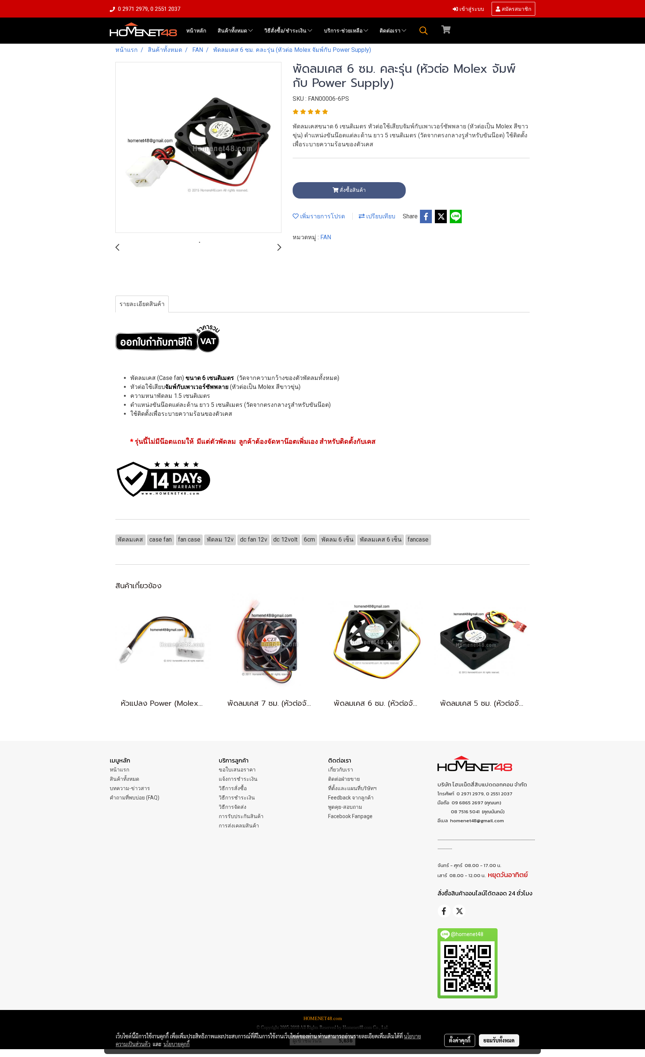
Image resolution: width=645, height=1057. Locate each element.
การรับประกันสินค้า (241, 816)
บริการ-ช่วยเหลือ (344, 31)
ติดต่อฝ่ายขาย (344, 779)
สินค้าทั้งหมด (233, 31)
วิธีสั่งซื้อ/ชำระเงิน (286, 31)
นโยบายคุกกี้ (176, 1044)
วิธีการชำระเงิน (237, 798)
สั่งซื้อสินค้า (352, 190)
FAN (325, 237)
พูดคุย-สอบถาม (345, 807)
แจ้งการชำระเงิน (238, 779)
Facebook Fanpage (350, 816)
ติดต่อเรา (391, 31)
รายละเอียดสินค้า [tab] (142, 304)
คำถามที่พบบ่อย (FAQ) (134, 798)
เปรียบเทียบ (380, 216)
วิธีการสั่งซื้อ (233, 788)
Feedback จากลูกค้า (351, 798)
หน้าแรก (119, 770)
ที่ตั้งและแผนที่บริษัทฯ (352, 788)
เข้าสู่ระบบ (471, 8)
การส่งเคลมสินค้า (239, 826)
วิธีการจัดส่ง (232, 807)
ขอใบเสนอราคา (237, 770)
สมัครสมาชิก (515, 8)
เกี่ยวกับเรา (340, 770)
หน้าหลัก (196, 31)
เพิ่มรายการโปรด (322, 216)
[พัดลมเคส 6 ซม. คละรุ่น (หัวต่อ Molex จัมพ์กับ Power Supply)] (198, 147)
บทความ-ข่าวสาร (130, 788)
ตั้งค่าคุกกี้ (459, 1040)
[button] (423, 31)
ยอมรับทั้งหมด (499, 1040)
